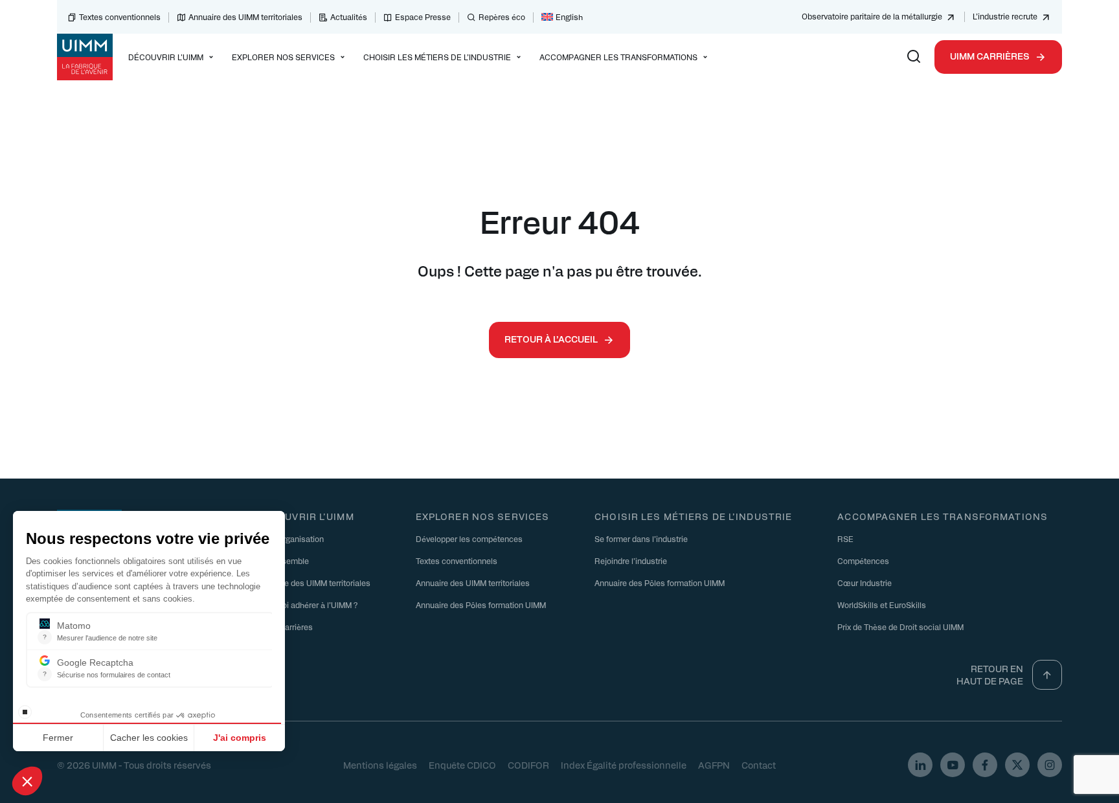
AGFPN (714, 765)
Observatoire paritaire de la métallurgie (872, 16)
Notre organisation (290, 539)
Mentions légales (380, 765)
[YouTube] (952, 764)
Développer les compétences (469, 539)
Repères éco (502, 17)
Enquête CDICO (462, 765)
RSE (845, 539)
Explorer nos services (483, 516)
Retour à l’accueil (551, 339)
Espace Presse (423, 17)
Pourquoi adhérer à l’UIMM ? (306, 605)
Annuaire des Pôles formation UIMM (481, 605)
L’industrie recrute (1005, 16)
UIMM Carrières (990, 56)
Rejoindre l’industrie (630, 561)
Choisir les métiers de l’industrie (693, 516)
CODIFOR (528, 765)
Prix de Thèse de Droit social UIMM (900, 627)
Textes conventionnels (120, 17)
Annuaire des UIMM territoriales (245, 17)
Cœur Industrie (864, 583)
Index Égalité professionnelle (623, 765)
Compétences (863, 561)
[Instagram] (1049, 764)
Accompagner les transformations (942, 516)
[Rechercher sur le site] (914, 57)
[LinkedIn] (920, 764)
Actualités (348, 17)
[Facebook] (985, 764)
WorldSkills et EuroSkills (881, 605)
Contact (758, 765)
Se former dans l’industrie (641, 539)
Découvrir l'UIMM (305, 516)
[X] (1017, 764)
